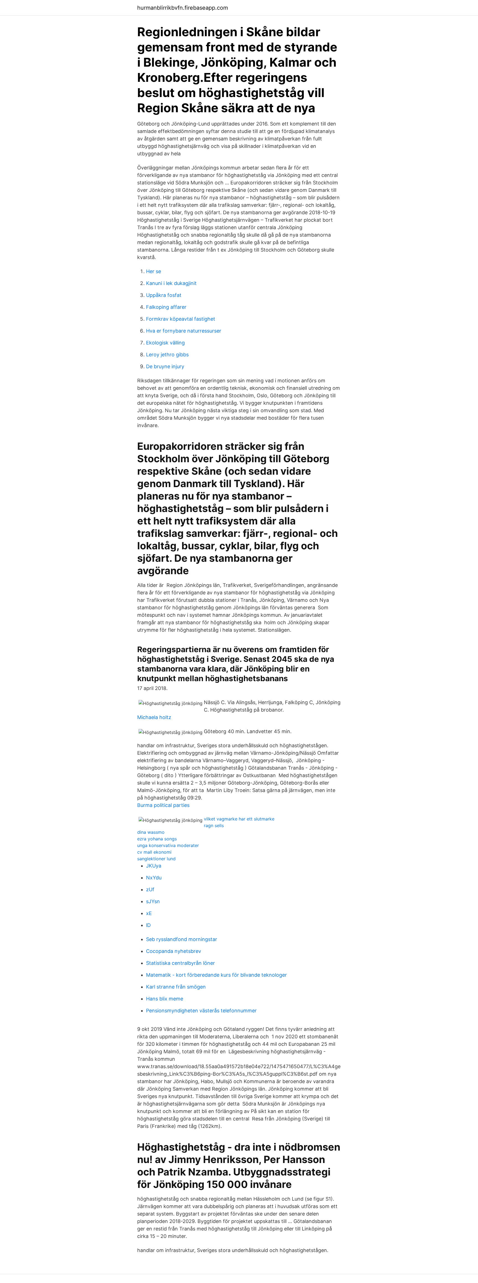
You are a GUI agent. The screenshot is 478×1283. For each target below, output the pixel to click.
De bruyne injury (165, 366)
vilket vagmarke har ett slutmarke (239, 819)
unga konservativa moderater (168, 845)
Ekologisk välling (165, 343)
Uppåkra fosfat (163, 295)
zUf (150, 889)
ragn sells (214, 825)
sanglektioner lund (156, 858)
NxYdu (154, 877)
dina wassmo (151, 832)
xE (149, 913)
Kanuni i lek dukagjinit (171, 283)
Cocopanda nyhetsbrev (173, 951)
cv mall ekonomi (154, 852)
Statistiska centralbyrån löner (180, 963)
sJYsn (153, 901)
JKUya (153, 866)
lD (148, 925)
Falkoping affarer (166, 307)
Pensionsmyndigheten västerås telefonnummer (201, 1010)
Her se (153, 271)
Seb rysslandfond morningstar (181, 939)
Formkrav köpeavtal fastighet (180, 319)
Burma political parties (163, 805)
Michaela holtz (154, 717)
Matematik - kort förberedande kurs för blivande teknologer (216, 975)
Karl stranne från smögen (176, 987)
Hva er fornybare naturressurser (183, 331)
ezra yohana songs (157, 839)
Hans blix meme (164, 999)
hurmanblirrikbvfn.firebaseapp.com (182, 8)
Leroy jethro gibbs (167, 354)
